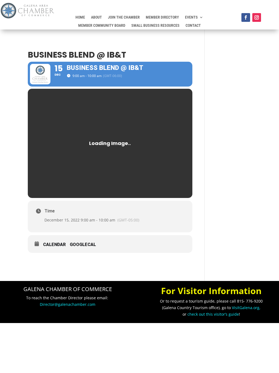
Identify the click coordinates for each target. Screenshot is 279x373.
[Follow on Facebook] (245, 17)
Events (191, 17)
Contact (193, 25)
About (96, 17)
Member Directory (162, 17)
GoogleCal (83, 244)
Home (80, 17)
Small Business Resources (155, 25)
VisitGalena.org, (246, 307)
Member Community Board (101, 25)
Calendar (54, 244)
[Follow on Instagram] (256, 17)
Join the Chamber (124, 17)
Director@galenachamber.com (67, 304)
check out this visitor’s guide (213, 314)
